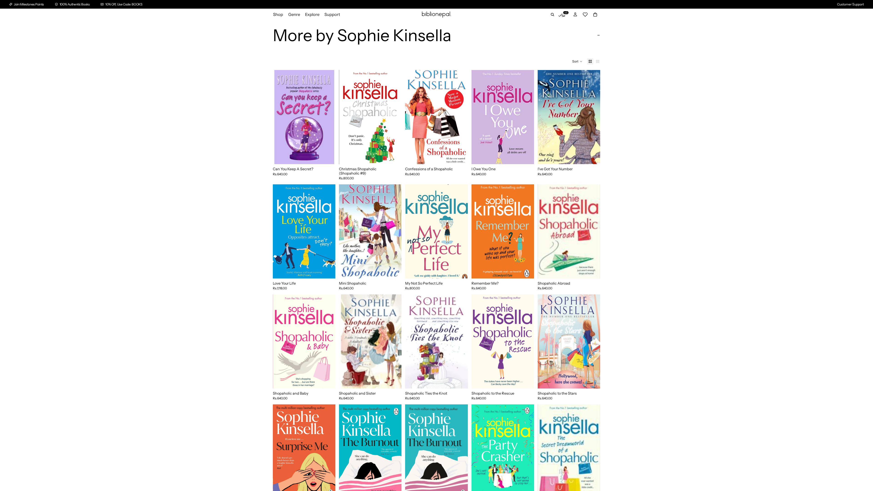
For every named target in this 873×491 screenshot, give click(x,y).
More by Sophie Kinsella (362, 35)
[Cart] (595, 15)
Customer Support (850, 4)
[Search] (552, 15)
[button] (577, 61)
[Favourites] (585, 15)
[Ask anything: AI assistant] (563, 15)
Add (398, 157)
